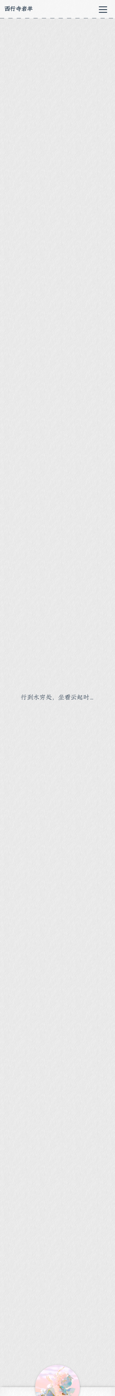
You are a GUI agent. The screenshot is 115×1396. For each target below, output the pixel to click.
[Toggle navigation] (103, 9)
